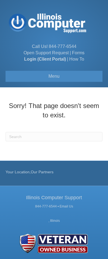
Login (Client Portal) (45, 59)
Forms (78, 52)
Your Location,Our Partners (29, 172)
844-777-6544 (62, 46)
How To (76, 59)
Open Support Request (46, 52)
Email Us (66, 206)
